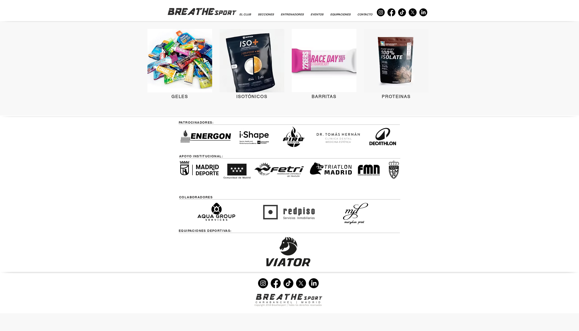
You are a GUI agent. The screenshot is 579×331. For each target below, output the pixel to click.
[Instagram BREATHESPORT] (381, 12)
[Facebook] (391, 12)
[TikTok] (402, 12)
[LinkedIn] (423, 12)
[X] (413, 12)
